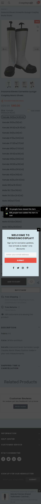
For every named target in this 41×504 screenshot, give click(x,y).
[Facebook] (13, 267)
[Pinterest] (27, 267)
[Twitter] (18, 267)
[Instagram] (22, 267)
